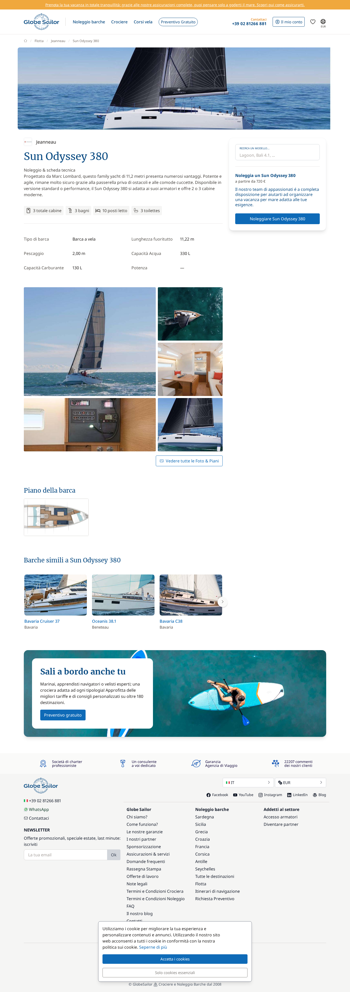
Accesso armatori (280, 817)
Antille (201, 861)
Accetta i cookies (175, 958)
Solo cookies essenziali (175, 972)
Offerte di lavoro (143, 876)
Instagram (273, 794)
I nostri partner (141, 839)
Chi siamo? (137, 817)
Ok (114, 855)
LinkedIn (300, 794)
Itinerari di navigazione (217, 891)
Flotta (39, 40)
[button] (89, 21)
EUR (286, 782)
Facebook (220, 794)
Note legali (137, 884)
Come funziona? (142, 824)
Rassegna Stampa (144, 869)
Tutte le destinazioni (214, 876)
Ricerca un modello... (255, 148)
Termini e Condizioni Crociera (155, 891)
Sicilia (200, 824)
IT (232, 782)
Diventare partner (281, 824)
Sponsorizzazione (144, 846)
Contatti (134, 921)
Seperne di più (153, 947)
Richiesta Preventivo (214, 898)
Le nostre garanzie (145, 832)
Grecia (201, 832)
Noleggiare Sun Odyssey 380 (277, 219)
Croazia (202, 839)
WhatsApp (39, 809)
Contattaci (39, 818)
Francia (202, 846)
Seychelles (205, 869)
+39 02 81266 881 (45, 800)
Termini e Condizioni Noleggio (156, 898)
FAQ (131, 906)
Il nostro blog (140, 913)
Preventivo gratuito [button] (63, 715)
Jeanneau (58, 40)
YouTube (246, 794)
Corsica (202, 854)
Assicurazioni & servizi (148, 854)
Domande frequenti (146, 861)
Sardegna (204, 817)
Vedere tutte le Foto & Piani (192, 461)
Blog (322, 794)
